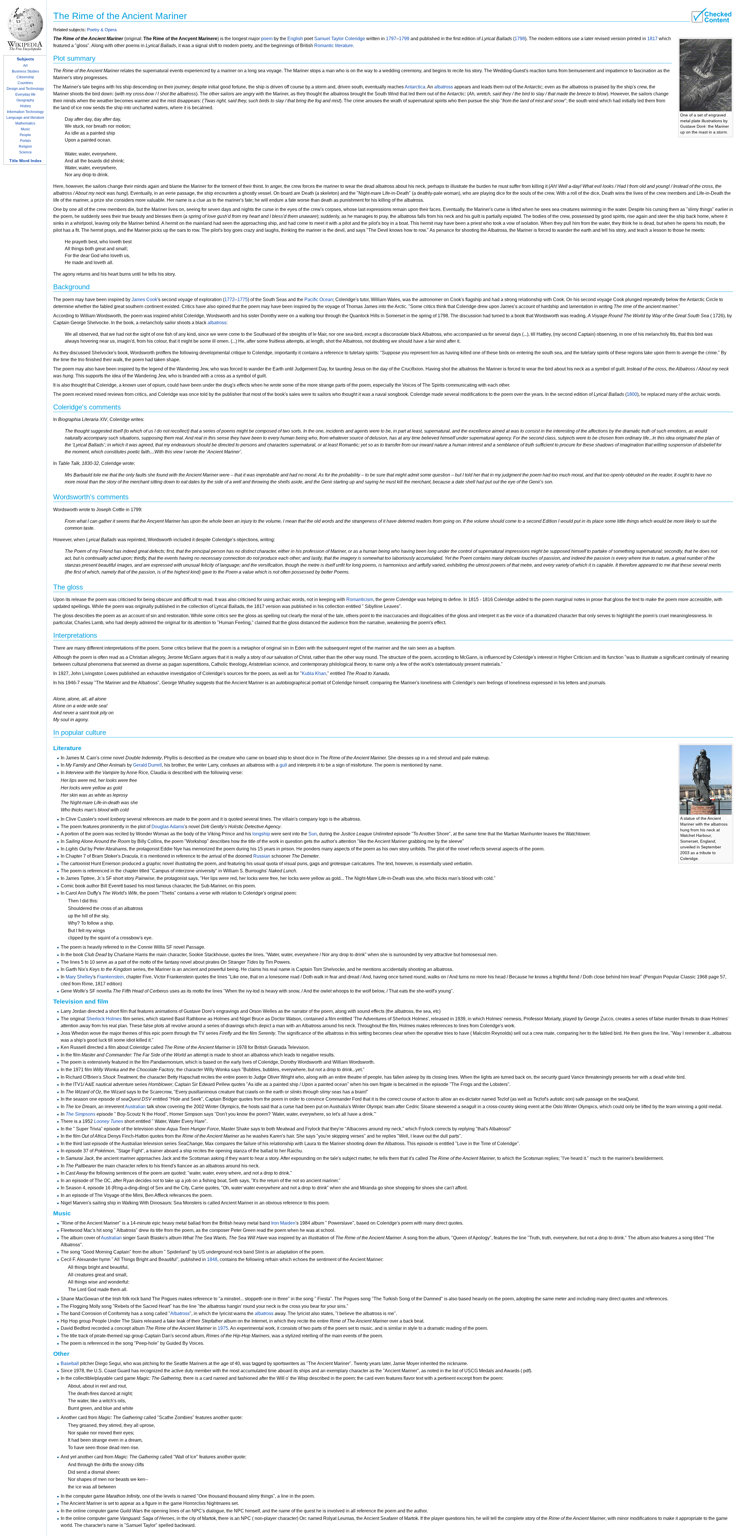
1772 (229, 299)
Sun (312, 833)
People (25, 135)
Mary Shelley (79, 976)
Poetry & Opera (101, 29)
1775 (242, 299)
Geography (25, 100)
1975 (223, 1328)
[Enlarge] (729, 114)
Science (25, 152)
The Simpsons (80, 1114)
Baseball (70, 1363)
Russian (261, 856)
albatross (443, 86)
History (25, 106)
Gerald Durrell (147, 765)
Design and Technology (25, 89)
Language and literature (25, 118)
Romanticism (359, 599)
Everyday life (25, 94)
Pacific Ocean (318, 299)
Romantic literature (333, 45)
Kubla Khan (314, 673)
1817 (652, 38)
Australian (135, 1106)
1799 (404, 38)
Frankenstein (110, 976)
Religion (25, 146)
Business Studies (25, 71)
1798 (520, 38)
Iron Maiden (283, 1223)
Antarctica (415, 86)
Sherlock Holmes (104, 1018)
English (295, 38)
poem (267, 38)
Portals (25, 141)
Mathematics (25, 123)
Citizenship (25, 77)
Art (25, 66)
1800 (632, 394)
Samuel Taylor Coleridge (339, 38)
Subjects (25, 59)
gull (283, 765)
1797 (391, 38)
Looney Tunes (108, 1121)
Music (25, 129)
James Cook (144, 299)
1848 (212, 1259)
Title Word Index (25, 160)
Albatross (180, 1313)
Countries (25, 83)
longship (261, 833)
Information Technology (25, 112)
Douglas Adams (167, 826)
